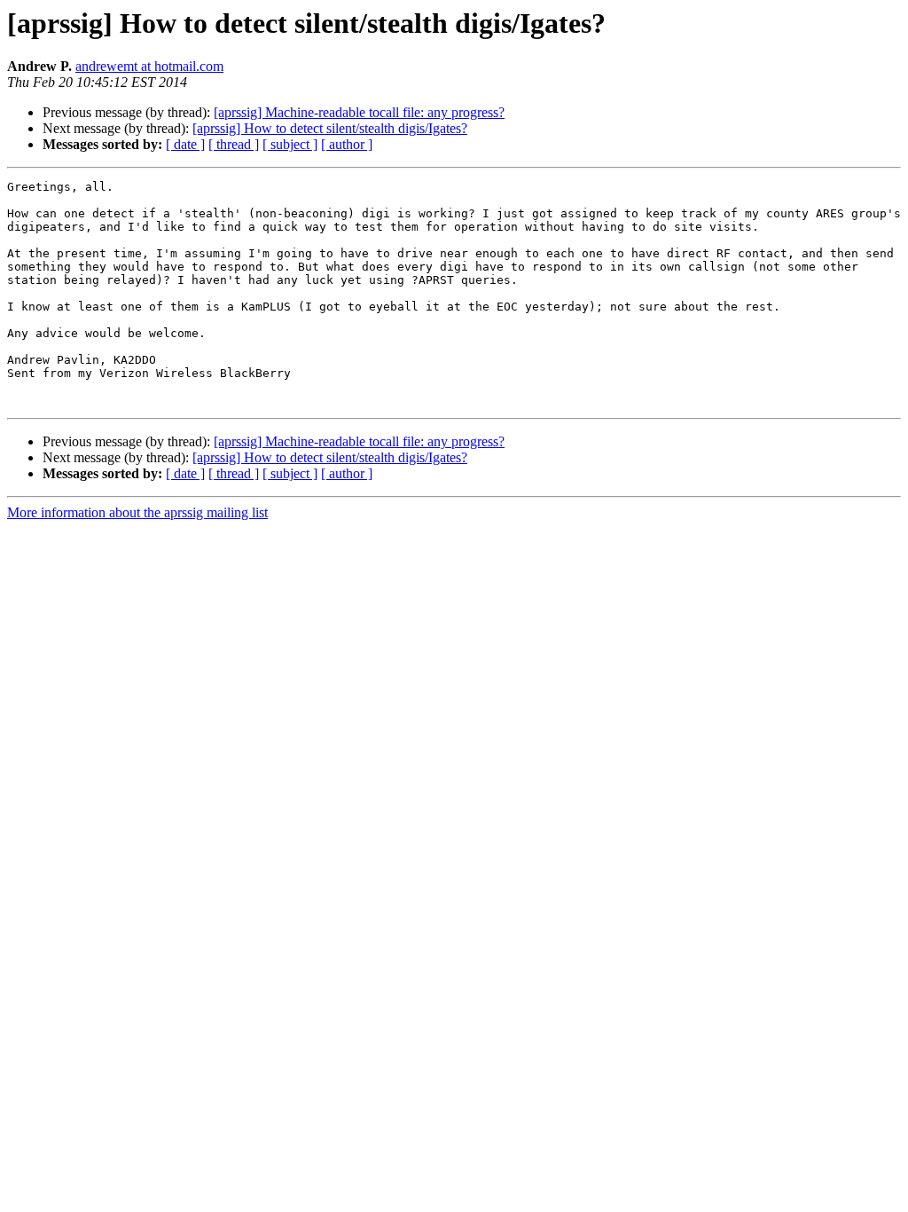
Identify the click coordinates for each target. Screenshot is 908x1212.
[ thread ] (233, 144)
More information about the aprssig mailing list (137, 512)
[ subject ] (289, 144)
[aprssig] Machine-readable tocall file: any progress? (359, 112)
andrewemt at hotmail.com (149, 66)
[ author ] (346, 144)
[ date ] (185, 144)
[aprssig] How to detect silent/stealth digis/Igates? (329, 128)
